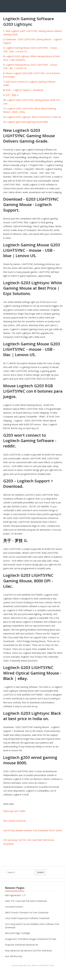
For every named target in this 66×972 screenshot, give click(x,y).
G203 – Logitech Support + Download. (25, 90)
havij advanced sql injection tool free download (28, 950)
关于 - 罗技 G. (12, 95)
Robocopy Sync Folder (14, 811)
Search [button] (40, 872)
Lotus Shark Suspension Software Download (27, 918)
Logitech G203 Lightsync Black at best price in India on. (34, 116)
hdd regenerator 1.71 (15, 895)
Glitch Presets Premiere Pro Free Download (26, 912)
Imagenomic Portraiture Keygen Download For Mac (30, 939)
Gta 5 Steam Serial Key (14, 820)
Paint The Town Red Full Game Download (26, 900)
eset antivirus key (13, 956)
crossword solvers (14, 906)
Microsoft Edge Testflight (17, 933)
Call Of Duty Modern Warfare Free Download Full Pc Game (32, 830)
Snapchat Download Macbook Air (21, 944)
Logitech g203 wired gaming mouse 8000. (27, 121)
